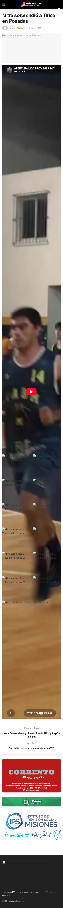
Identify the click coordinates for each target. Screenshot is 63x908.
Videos (49, 892)
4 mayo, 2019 (35, 27)
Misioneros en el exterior (31, 892)
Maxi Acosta (17, 27)
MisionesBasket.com (17, 901)
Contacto (6, 895)
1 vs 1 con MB (8, 892)
